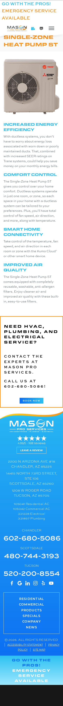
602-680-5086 (24, 386)
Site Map (39, 649)
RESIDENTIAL (31, 599)
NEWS (31, 627)
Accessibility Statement (25, 644)
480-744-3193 (31, 555)
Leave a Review (31, 450)
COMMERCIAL (31, 604)
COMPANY (31, 621)
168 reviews (37, 443)
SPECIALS (32, 616)
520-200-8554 (32, 573)
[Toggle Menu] (51, 28)
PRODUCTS (31, 610)
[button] (33, 28)
